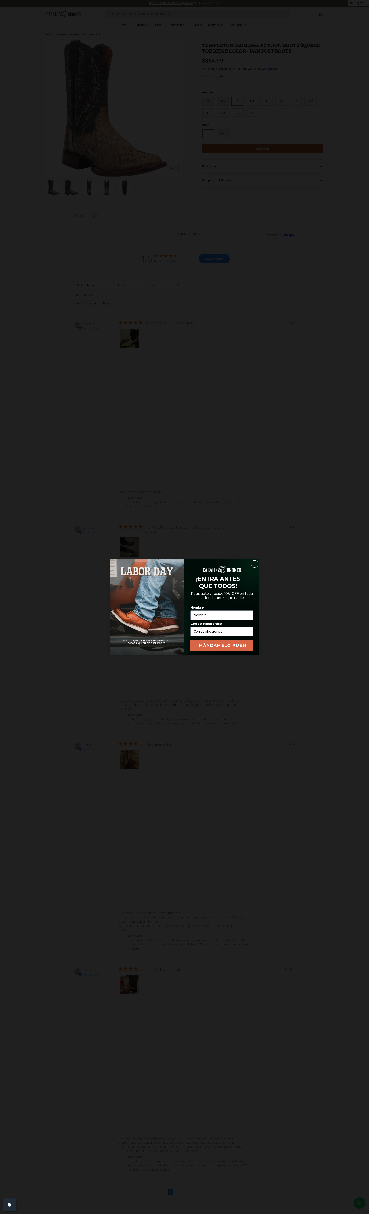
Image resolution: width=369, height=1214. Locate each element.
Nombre (197, 607)
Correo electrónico (206, 624)
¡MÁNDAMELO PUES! (222, 645)
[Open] (9, 1204)
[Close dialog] (254, 564)
